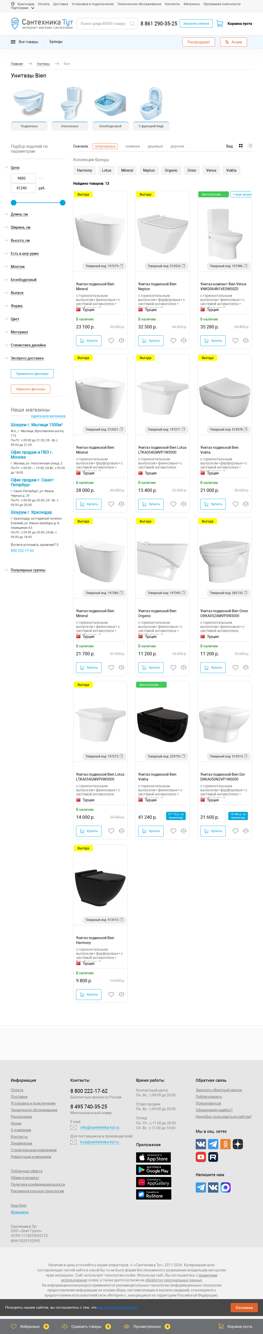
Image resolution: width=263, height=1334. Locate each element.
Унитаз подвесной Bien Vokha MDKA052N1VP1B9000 (157, 776)
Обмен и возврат (25, 1178)
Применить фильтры (32, 374)
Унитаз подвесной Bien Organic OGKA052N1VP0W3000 (157, 613)
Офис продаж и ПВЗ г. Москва (32, 455)
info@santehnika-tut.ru (99, 1127)
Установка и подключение (93, 4)
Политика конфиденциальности (38, 1184)
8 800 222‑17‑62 (89, 1091)
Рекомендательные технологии (37, 1191)
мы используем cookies (117, 1307)
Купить (92, 341)
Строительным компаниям (34, 1150)
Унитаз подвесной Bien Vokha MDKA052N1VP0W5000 (219, 449)
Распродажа (21, 1117)
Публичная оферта (27, 1171)
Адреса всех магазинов (48, 416)
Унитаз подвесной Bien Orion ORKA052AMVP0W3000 (224, 613)
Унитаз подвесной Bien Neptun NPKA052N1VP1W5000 (157, 286)
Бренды (56, 42)
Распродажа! (198, 42)
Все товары (28, 42)
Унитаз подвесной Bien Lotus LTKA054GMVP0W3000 (100, 776)
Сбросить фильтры (30, 389)
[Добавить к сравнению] (122, 340)
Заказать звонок (196, 23)
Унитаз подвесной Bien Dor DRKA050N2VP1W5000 (222, 776)
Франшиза (20, 1212)
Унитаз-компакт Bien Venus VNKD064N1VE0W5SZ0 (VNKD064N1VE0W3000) (223, 286)
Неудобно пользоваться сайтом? (224, 1117)
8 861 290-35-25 (158, 24)
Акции (236, 42)
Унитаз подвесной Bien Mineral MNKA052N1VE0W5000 (95, 449)
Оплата (44, 4)
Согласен (244, 1308)
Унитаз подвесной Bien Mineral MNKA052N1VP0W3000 (95, 613)
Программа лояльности (222, 4)
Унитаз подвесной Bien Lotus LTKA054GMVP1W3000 (162, 449)
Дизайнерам (21, 1143)
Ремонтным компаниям (31, 1157)
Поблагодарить (209, 1097)
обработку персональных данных (173, 1280)
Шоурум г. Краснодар (31, 512)
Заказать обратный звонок (219, 1090)
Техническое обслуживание (139, 4)
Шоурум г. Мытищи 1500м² (37, 424)
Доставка (60, 4)
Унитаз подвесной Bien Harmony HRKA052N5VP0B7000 (95, 940)
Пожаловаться (208, 1103)
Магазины (192, 4)
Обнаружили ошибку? (214, 1110)
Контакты (172, 4)
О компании (21, 1130)
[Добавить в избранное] (111, 340)
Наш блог (19, 1205)
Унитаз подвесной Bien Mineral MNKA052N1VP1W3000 (95, 286)
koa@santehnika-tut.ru (99, 1142)
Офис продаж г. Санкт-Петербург (32, 482)
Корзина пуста (240, 24)
